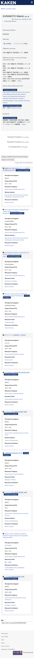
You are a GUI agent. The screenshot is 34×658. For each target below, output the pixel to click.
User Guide (4, 636)
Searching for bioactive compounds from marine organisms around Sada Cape (16, 254)
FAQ (2, 640)
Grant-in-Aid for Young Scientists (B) (14, 393)
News (2, 643)
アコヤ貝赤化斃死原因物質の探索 (14, 577)
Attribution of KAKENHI (8, 649)
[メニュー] (31, 2)
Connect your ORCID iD (21, 19)
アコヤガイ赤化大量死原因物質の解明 (16, 412)
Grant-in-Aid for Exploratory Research (14, 354)
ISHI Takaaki (8, 545)
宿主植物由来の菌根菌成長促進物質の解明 (17, 372)
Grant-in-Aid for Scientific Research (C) (15, 189)
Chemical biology (8, 100)
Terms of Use (5, 646)
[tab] (18, 137)
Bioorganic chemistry (10, 479)
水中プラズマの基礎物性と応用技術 (15, 335)
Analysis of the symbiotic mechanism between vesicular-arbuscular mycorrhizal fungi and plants (15, 535)
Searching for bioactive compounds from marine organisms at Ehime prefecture (16, 211)
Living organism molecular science (14, 399)
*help (29, 19)
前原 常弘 (7, 343)
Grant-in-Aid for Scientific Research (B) (15, 556)
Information (4, 633)
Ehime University (9, 202)
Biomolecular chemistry (17, 98)
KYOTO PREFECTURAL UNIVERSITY (14, 567)
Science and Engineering (10, 96)
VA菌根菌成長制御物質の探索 (13, 453)
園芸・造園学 (7, 108)
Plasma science (16, 108)
